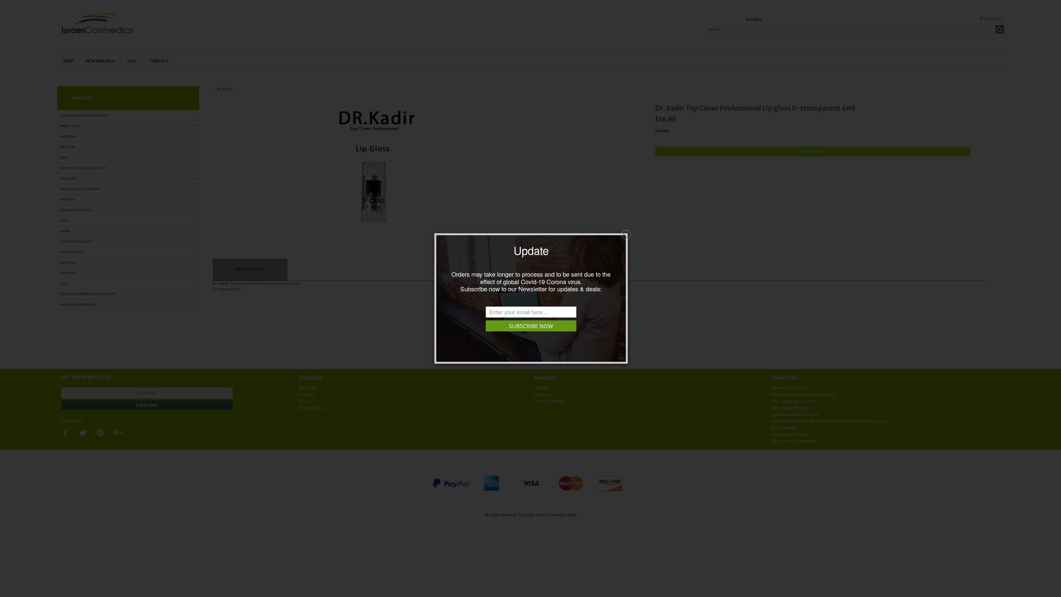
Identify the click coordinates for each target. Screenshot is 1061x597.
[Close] (626, 235)
